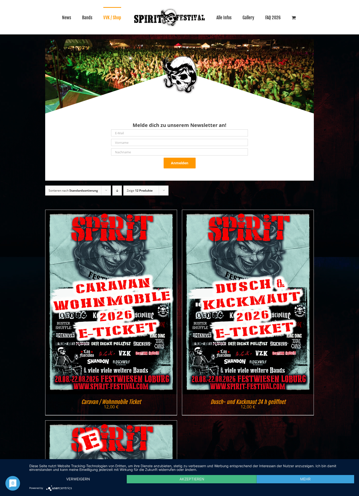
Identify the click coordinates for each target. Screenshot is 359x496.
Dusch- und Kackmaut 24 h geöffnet (248, 402)
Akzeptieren (192, 479)
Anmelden (179, 163)
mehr (305, 479)
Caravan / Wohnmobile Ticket (111, 402)
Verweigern (78, 479)
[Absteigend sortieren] (117, 191)
